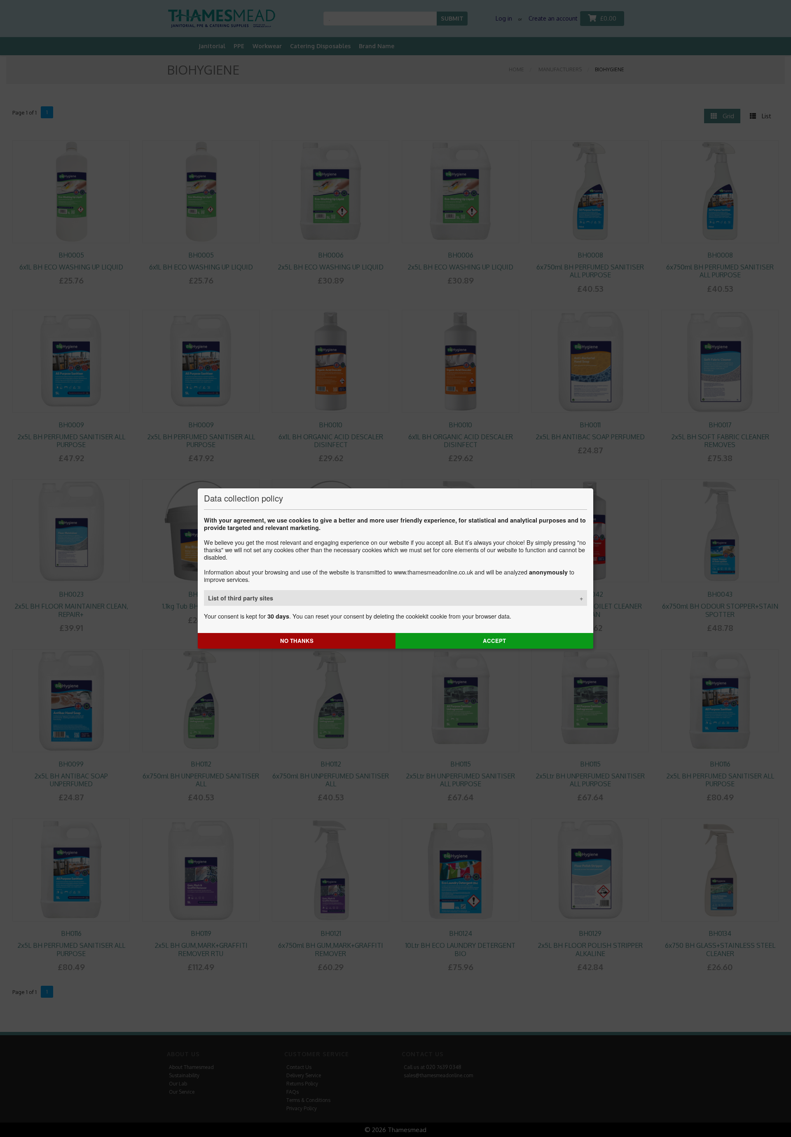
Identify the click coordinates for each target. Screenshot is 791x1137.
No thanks (297, 641)
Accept (494, 641)
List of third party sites (240, 598)
